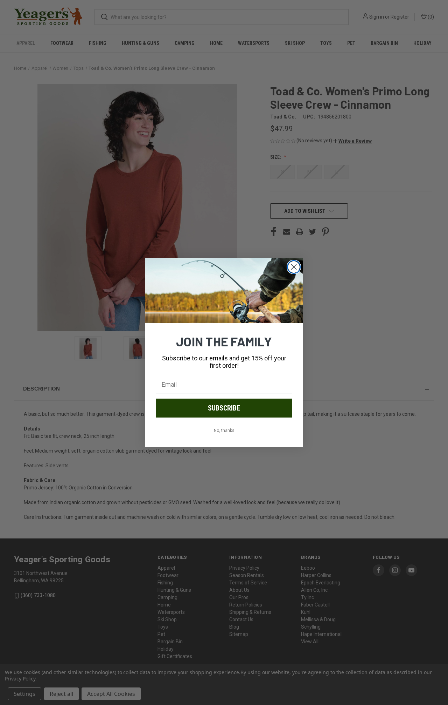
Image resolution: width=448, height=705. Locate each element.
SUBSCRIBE (224, 408)
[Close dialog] (294, 267)
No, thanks (224, 430)
